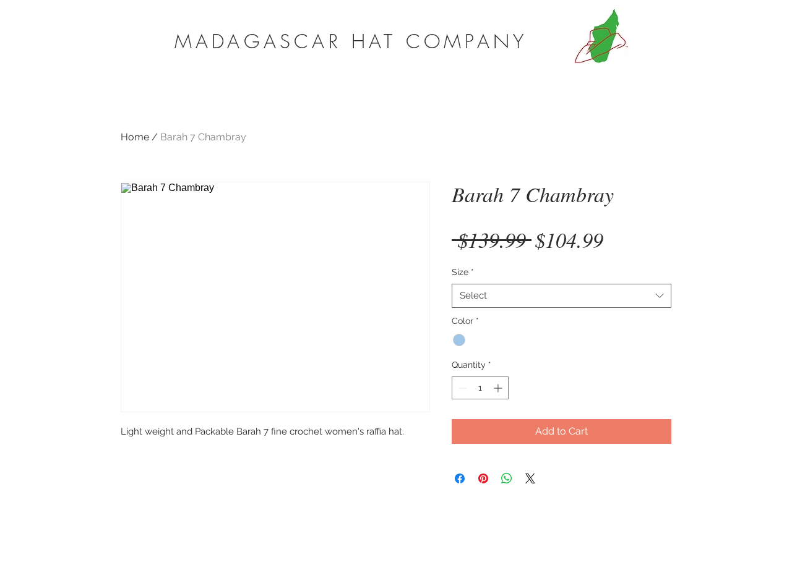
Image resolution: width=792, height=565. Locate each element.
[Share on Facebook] (459, 478)
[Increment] (499, 388)
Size (463, 272)
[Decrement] (461, 388)
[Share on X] (530, 478)
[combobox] (561, 296)
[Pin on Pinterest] (483, 478)
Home (135, 137)
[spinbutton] (480, 388)
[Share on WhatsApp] (506, 478)
